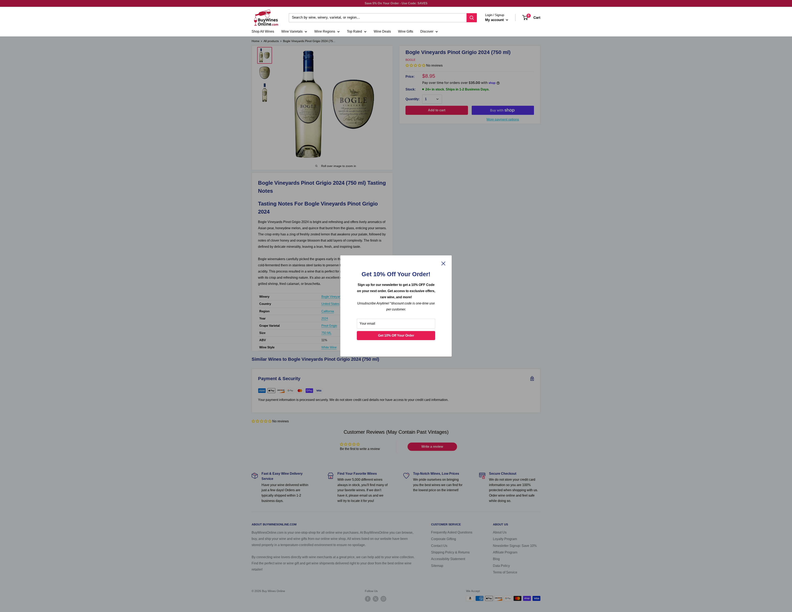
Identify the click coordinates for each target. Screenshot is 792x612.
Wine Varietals (292, 31)
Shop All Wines (263, 31)
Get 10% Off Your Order (396, 335)
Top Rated (354, 31)
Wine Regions (324, 31)
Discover (426, 31)
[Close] (443, 263)
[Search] (472, 17)
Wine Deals (382, 31)
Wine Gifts (405, 31)
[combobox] (378, 17)
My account (495, 20)
